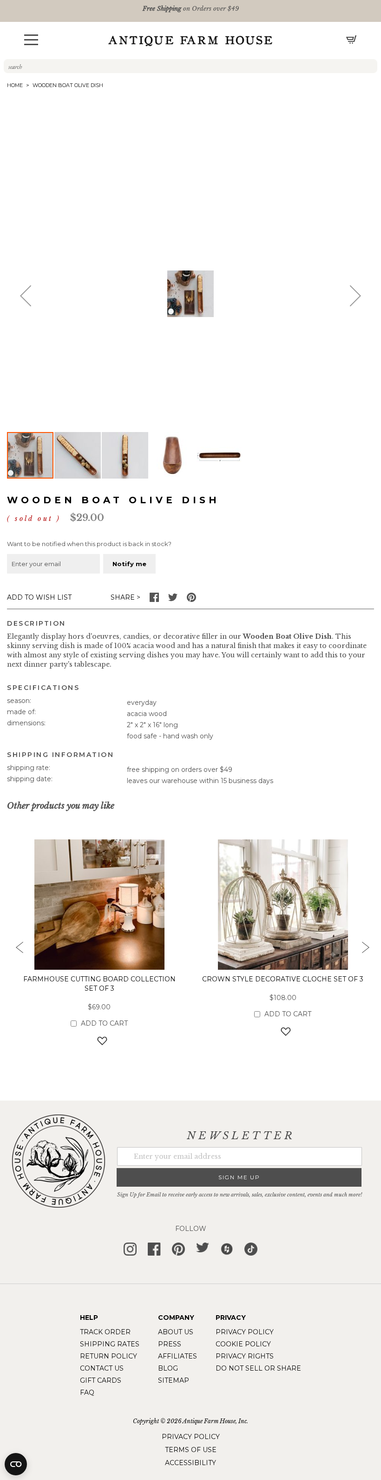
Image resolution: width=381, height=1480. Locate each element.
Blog (168, 1368)
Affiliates (177, 1356)
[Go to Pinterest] (191, 599)
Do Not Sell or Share (258, 1368)
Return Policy (108, 1356)
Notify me (129, 564)
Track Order (105, 1332)
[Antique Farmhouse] (190, 40)
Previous (16, 950)
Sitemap (173, 1380)
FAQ (87, 1392)
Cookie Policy (243, 1344)
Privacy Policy (245, 1332)
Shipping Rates (109, 1344)
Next (364, 950)
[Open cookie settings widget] (16, 1464)
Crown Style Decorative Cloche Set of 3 (282, 979)
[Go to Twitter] (172, 599)
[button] (31, 40)
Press (169, 1344)
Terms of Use (191, 1450)
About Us (175, 1332)
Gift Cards (100, 1380)
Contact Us (102, 1368)
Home (15, 85)
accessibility (190, 1463)
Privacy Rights (245, 1356)
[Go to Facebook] (154, 599)
